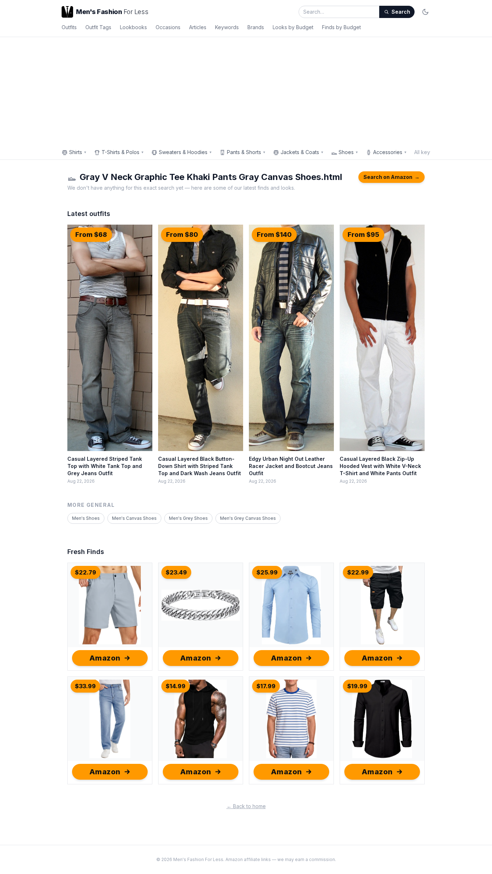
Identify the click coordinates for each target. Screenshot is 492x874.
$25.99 (267, 572)
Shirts (78, 152)
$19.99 (357, 686)
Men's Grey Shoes (188, 518)
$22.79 (85, 572)
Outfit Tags (98, 27)
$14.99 (175, 686)
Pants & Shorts (246, 152)
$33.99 (85, 686)
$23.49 (176, 572)
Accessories (390, 152)
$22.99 (358, 572)
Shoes (348, 152)
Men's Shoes (86, 518)
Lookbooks (133, 27)
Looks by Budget (293, 27)
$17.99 (266, 686)
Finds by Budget (341, 27)
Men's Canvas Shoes (134, 518)
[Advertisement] (246, 91)
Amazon (105, 658)
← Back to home (246, 806)
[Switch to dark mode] (425, 12)
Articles (197, 27)
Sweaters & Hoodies (185, 152)
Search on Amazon (391, 177)
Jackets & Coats (302, 152)
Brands (255, 27)
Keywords (227, 27)
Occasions (168, 27)
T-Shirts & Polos (123, 152)
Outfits (69, 27)
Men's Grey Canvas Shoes (248, 518)
